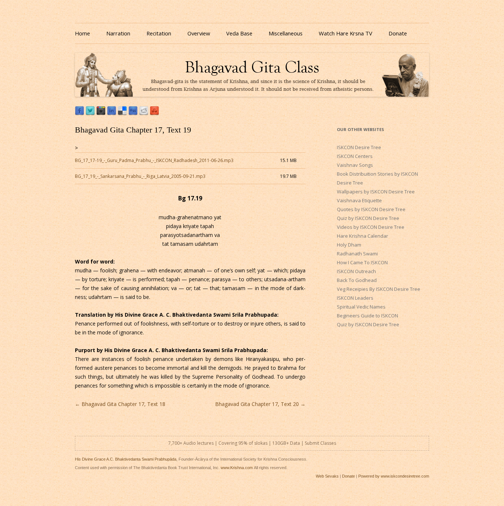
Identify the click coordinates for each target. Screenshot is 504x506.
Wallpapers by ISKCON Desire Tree (376, 191)
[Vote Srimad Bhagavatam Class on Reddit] (143, 113)
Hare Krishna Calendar (362, 236)
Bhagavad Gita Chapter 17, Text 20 (260, 403)
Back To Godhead (357, 280)
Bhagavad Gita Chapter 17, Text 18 (120, 403)
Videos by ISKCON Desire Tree (370, 227)
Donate (398, 33)
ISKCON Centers (355, 156)
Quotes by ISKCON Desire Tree (371, 209)
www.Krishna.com (237, 467)
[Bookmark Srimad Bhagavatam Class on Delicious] (122, 113)
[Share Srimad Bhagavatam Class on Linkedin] (111, 113)
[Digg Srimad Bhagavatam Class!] (133, 113)
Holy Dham (349, 244)
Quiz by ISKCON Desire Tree (368, 218)
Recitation (158, 33)
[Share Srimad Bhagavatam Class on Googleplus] (101, 113)
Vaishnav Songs (355, 165)
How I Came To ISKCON (362, 262)
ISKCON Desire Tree (359, 147)
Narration (118, 33)
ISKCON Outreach (356, 271)
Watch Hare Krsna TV (345, 33)
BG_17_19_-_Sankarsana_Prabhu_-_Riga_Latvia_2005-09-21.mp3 (140, 176)
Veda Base (239, 33)
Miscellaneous (286, 33)
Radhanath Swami (357, 253)
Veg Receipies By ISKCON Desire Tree (378, 289)
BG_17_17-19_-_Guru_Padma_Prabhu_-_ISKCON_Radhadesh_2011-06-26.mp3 (154, 160)
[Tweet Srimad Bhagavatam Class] (90, 113)
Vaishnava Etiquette (359, 200)
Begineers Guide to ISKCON (367, 315)
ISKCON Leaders (355, 298)
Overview (198, 33)
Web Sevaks (327, 476)
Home (82, 33)
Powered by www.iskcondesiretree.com (393, 476)
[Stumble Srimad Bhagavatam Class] (154, 113)
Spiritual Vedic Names (361, 306)
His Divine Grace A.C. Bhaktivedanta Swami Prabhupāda (125, 459)
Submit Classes (320, 443)
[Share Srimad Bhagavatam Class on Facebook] (79, 113)
